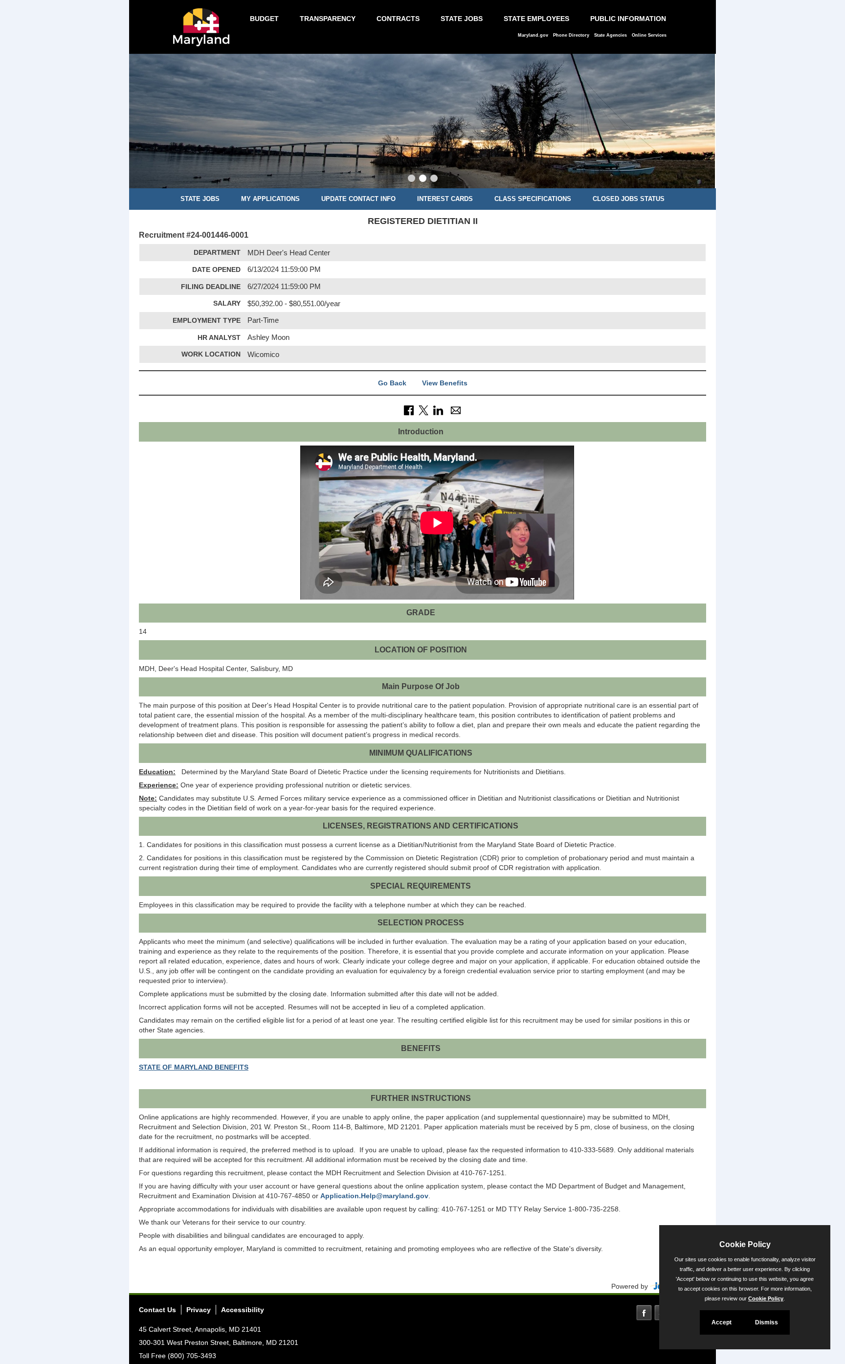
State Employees (536, 18)
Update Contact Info (358, 198)
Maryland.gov (533, 35)
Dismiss (766, 1322)
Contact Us (157, 1310)
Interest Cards (445, 198)
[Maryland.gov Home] (204, 32)
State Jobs (462, 18)
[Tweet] (423, 410)
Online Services (649, 35)
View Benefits (444, 383)
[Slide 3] (434, 179)
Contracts (398, 18)
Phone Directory (571, 35)
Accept (722, 1322)
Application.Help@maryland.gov (374, 1196)
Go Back (392, 383)
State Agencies (610, 35)
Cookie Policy (765, 1298)
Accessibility (242, 1310)
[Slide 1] (411, 179)
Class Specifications (532, 198)
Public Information (628, 18)
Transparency (328, 18)
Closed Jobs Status (629, 198)
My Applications (270, 198)
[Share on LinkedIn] (438, 410)
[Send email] (456, 410)
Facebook (644, 1312)
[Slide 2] (422, 179)
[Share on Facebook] (409, 410)
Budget (264, 18)
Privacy (198, 1310)
